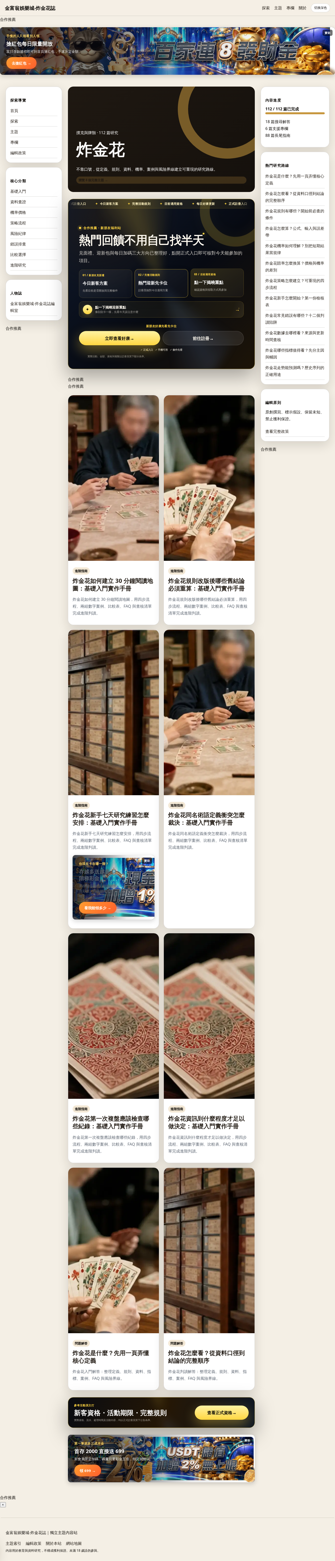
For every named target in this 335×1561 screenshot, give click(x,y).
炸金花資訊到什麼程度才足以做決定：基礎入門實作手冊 (206, 1122)
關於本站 (54, 1543)
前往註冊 (203, 338)
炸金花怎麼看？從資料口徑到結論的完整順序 (206, 1356)
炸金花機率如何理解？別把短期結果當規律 (294, 249)
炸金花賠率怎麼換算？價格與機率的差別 (294, 266)
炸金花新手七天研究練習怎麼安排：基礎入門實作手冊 (111, 818)
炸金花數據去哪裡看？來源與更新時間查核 (294, 336)
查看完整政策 (277, 431)
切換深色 (320, 8)
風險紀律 (18, 233)
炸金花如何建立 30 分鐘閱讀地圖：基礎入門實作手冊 (113, 584)
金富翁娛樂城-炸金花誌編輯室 (32, 307)
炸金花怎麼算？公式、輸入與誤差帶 (294, 231)
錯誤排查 (18, 244)
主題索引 (13, 1543)
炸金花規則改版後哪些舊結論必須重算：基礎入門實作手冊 (206, 584)
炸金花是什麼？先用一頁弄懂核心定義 (111, 1356)
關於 (303, 8)
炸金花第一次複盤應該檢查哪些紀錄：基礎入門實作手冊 (111, 1122)
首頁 (14, 110)
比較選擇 (18, 254)
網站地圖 (74, 1543)
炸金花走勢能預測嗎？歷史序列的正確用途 (294, 371)
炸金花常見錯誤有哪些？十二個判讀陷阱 (294, 318)
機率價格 (18, 212)
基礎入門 (18, 191)
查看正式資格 (221, 1412)
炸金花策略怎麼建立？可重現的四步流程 (294, 284)
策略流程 (18, 223)
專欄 (290, 8)
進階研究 (18, 265)
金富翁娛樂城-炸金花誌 (30, 8)
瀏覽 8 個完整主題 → (93, 180)
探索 (266, 8)
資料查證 (18, 202)
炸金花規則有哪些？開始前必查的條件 (294, 214)
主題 (278, 8)
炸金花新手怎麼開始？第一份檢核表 (294, 301)
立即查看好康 (119, 338)
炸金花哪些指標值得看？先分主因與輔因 (294, 353)
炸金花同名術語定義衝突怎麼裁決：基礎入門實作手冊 (206, 818)
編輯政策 (18, 152)
